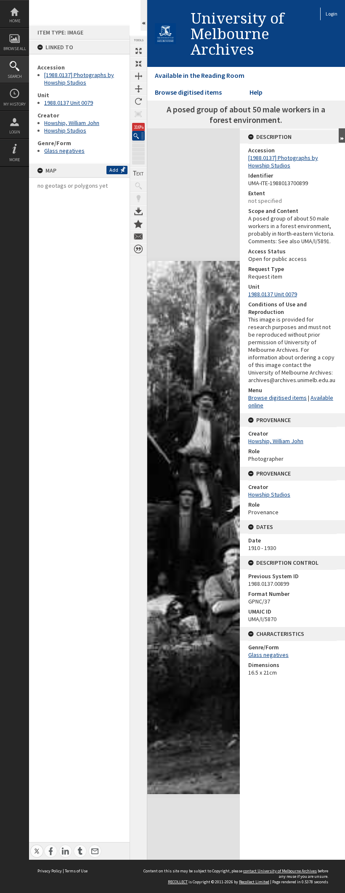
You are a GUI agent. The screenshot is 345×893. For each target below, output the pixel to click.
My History (14, 104)
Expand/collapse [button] (342, 135)
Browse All (14, 48)
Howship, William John (71, 123)
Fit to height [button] (138, 88)
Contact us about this (138, 236)
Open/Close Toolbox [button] (144, 15)
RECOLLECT (178, 882)
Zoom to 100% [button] (138, 114)
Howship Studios (65, 130)
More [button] (14, 159)
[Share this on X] (36, 846)
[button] (138, 136)
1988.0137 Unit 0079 (68, 102)
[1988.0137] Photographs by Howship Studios (79, 78)
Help (256, 92)
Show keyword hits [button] (138, 186)
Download (138, 211)
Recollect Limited (254, 882)
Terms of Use (76, 871)
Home (14, 21)
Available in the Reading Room (199, 75)
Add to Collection (138, 224)
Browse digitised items (188, 92)
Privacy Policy (49, 871)
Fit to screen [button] (138, 63)
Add (113, 170)
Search (15, 76)
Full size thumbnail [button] (138, 51)
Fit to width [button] (138, 76)
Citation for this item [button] (138, 249)
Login (14, 132)
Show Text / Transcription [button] (138, 173)
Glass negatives (64, 150)
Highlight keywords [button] (138, 198)
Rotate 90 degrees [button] (138, 101)
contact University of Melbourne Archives (280, 871)
